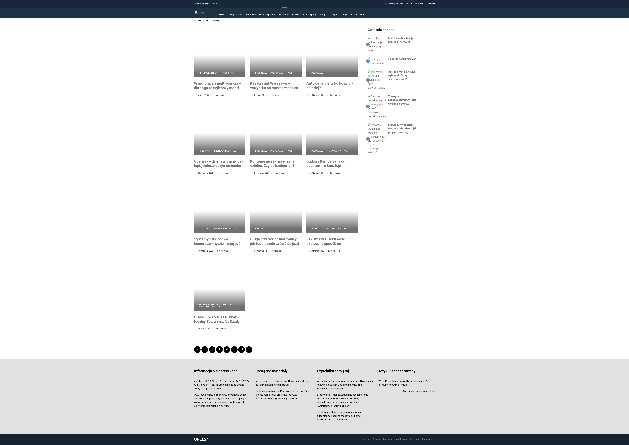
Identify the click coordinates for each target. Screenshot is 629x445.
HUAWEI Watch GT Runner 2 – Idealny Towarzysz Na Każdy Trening (218, 321)
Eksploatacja (236, 14)
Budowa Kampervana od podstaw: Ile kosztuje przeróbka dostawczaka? (326, 165)
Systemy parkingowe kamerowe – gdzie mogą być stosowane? (217, 243)
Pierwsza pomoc (267, 14)
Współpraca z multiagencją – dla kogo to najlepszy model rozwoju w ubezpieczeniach (217, 87)
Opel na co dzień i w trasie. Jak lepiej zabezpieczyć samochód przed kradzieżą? (218, 165)
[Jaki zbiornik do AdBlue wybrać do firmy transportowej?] (377, 79)
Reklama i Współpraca (416, 4)
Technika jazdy (309, 14)
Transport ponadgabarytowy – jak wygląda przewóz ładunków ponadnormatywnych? (402, 104)
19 (241, 349)
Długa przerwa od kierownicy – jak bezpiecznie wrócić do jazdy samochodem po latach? (275, 243)
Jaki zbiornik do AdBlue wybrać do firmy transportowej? (402, 75)
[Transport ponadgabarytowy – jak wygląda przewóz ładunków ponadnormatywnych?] (377, 106)
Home (366, 439)
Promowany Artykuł (281, 73)
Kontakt (431, 4)
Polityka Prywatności (394, 4)
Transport (333, 14)
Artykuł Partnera (208, 73)
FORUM (222, 14)
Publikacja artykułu (425, 391)
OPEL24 (201, 439)
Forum (376, 439)
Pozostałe (284, 14)
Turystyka (347, 14)
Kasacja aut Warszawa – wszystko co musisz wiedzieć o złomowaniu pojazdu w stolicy (275, 87)
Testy (322, 14)
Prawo (295, 14)
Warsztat (359, 14)
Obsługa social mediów (402, 59)
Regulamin (427, 439)
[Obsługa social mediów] (377, 61)
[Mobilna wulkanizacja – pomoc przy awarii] (377, 44)
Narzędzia (251, 14)
